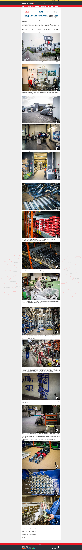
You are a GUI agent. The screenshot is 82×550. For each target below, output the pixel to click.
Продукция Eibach (43, 6)
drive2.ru (29, 537)
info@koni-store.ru (48, 3)
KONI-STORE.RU (32, 547)
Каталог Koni (24, 6)
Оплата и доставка (50, 6)
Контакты (56, 6)
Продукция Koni (30, 6)
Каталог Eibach (36, 6)
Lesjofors (40, 544)
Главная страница (24, 8)
